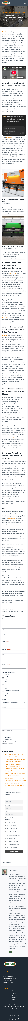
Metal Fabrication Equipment (12, 12)
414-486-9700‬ (7, 981)
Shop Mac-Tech (14, 1004)
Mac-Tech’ (5, 317)
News (23, 12)
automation (11, 518)
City (3, 654)
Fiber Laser (7, 674)
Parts (14, 1002)
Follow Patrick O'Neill (12, 841)
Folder (6, 688)
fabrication (12, 273)
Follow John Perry (11, 825)
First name (7, 799)
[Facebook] (9, 1019)
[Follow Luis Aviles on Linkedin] (10, 952)
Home (14, 991)
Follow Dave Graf (11, 832)
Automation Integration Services (12, 690)
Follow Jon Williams (11, 847)
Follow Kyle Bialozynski (12, 844)
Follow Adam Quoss (11, 828)
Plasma (6, 686)
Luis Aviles (13, 871)
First (3, 624)
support (14, 437)
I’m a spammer (8, 737)
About (14, 993)
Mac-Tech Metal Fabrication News (14, 1006)
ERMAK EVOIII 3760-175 (12, 247)
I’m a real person (8, 739)
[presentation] (13, 183)
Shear (6, 679)
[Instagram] (12, 1019)
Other (6, 695)
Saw (6, 681)
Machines (14, 995)
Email (6, 811)
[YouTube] (18, 1019)
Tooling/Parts (8, 693)
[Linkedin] (15, 1019)
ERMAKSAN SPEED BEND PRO (13, 201)
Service (14, 1000)
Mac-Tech (5, 32)
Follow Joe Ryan (10, 822)
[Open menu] (24, 2)
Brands (14, 997)
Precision (5, 335)
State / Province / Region (7, 660)
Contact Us (14, 1008)
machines (9, 137)
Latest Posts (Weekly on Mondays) (12, 818)
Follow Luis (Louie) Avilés (13, 835)
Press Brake (7, 676)
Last (3, 629)
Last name (7, 805)
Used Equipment (7, 862)
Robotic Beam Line (9, 683)
